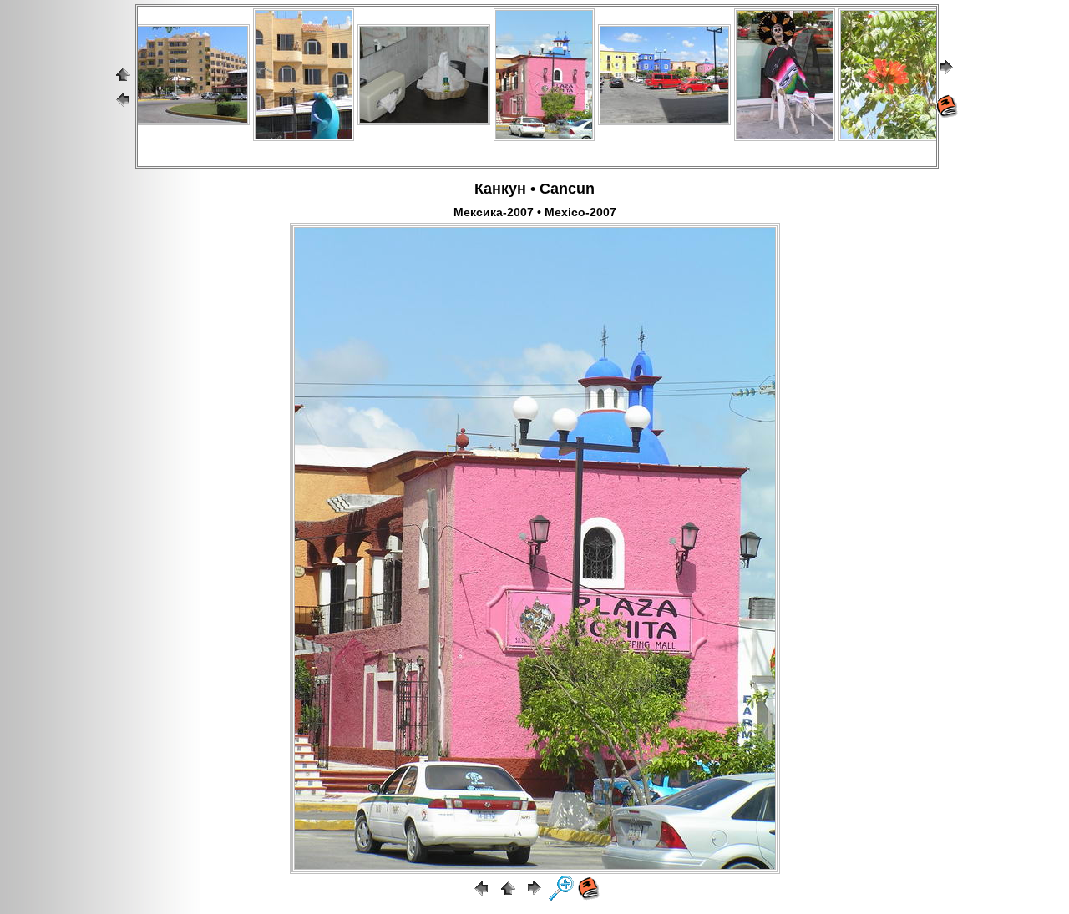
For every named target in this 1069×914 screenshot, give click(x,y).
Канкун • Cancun (534, 188)
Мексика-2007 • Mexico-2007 (534, 212)
